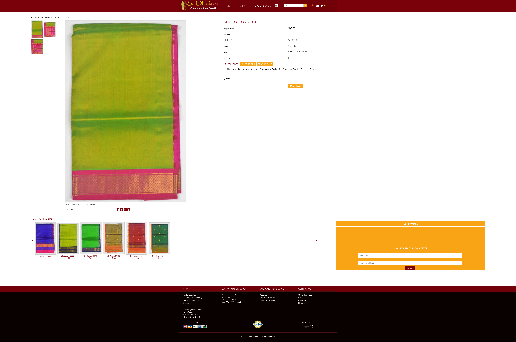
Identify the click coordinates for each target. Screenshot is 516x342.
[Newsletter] (318, 5)
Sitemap (186, 303)
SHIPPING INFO (248, 64)
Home (228, 5)
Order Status (263, 5)
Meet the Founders (267, 300)
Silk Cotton (49, 17)
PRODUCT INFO (231, 64)
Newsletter (302, 303)
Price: (228, 40)
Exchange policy (189, 295)
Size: (225, 52)
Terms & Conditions (191, 300)
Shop (243, 5)
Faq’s (300, 298)
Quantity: (227, 79)
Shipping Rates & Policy (192, 298)
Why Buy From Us (267, 298)
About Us (263, 295)
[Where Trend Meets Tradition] (200, 5)
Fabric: (226, 46)
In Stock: (227, 58)
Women (40, 17)
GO (305, 6)
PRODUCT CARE (265, 64)
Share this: (69, 209)
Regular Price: (229, 29)
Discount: (227, 34)
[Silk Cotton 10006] (37, 29)
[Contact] (314, 5)
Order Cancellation (305, 295)
